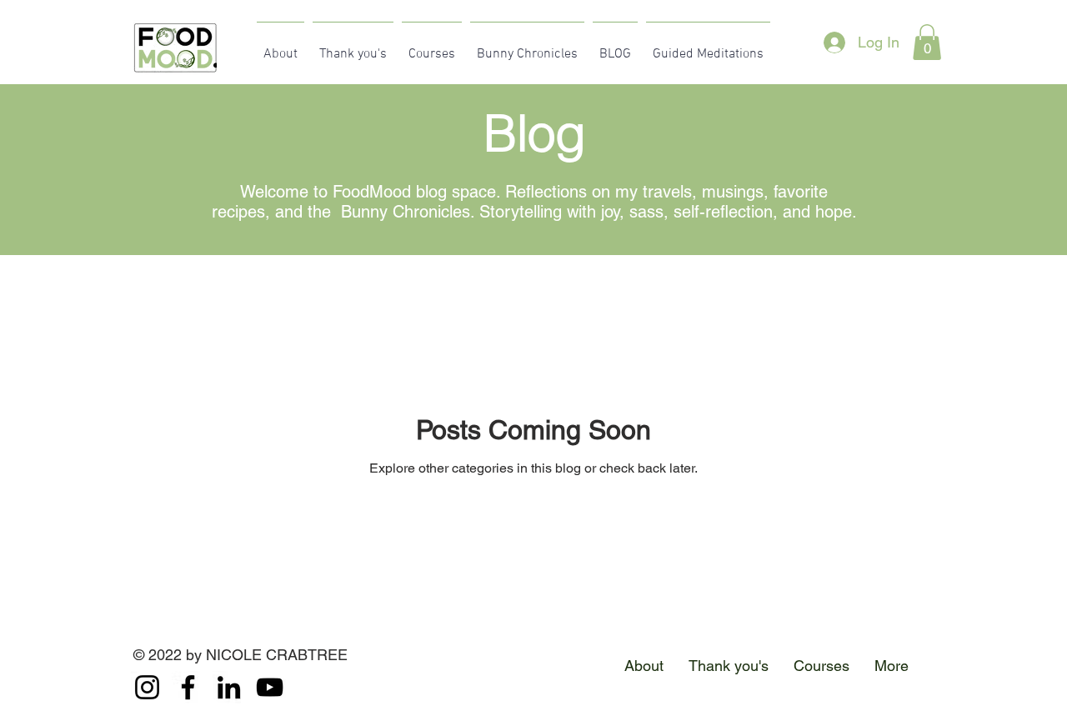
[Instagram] (147, 687)
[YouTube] (269, 687)
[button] (927, 42)
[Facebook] (188, 687)
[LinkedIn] (229, 687)
